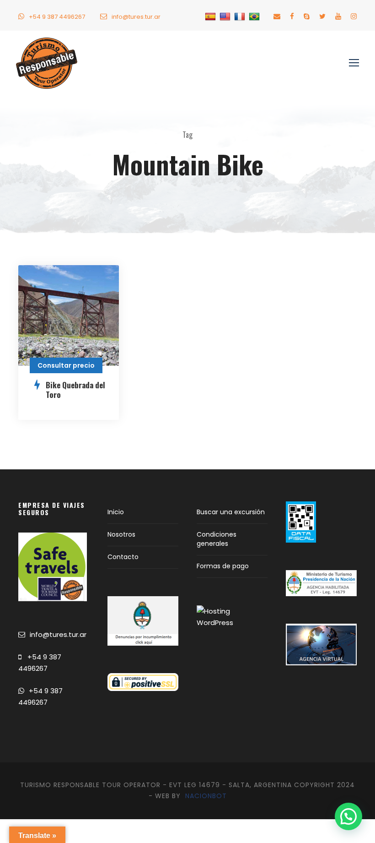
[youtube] (338, 16)
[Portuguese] (255, 17)
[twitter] (322, 16)
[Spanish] (211, 17)
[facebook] (292, 16)
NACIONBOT (206, 795)
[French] (240, 17)
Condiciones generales (216, 539)
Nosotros (121, 534)
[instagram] (354, 16)
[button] (348, 816)
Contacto (123, 556)
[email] (276, 16)
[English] (226, 17)
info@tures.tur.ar (136, 16)
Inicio (115, 512)
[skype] (307, 16)
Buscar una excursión (231, 512)
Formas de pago (223, 566)
